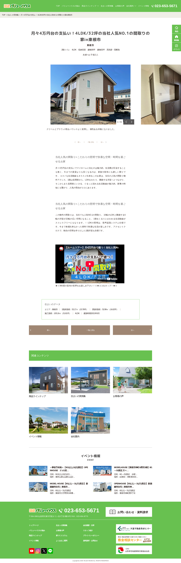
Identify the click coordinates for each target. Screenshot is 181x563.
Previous (126, 122)
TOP (58, 6)
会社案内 (130, 6)
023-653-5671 (81, 510)
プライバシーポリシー (91, 535)
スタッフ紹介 (88, 530)
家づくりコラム (61, 535)
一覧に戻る (90, 142)
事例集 (176, 40)
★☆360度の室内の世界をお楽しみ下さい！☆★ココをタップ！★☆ (86, 286)
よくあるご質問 (61, 541)
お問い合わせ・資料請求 (132, 512)
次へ (102, 142)
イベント (176, 49)
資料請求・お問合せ (90, 541)
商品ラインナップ (89, 6)
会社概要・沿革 (88, 525)
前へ (79, 142)
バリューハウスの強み (71, 6)
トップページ (34, 525)
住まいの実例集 (107, 6)
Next (131, 122)
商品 (176, 31)
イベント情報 (143, 6)
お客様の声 (119, 6)
